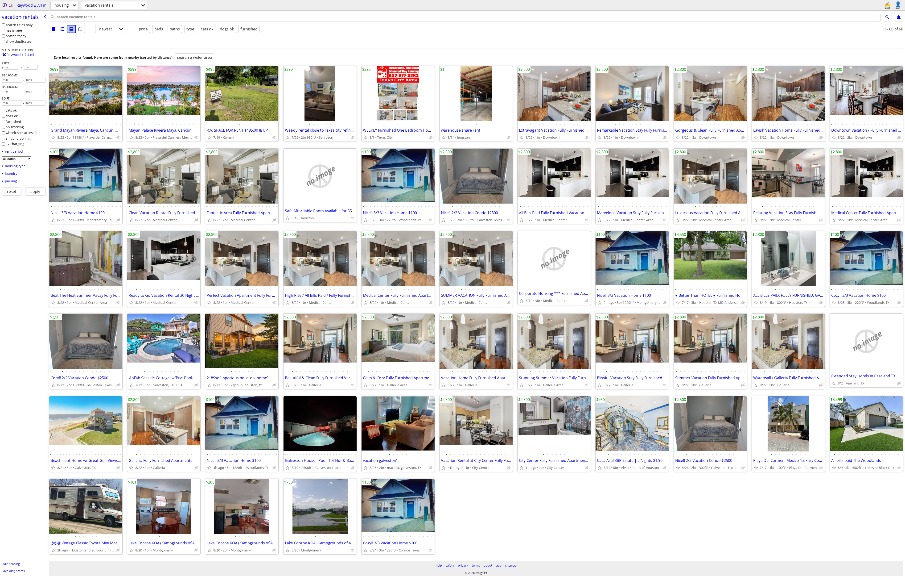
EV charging (15, 144)
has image (14, 30)
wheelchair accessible (23, 132)
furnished (13, 121)
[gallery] (71, 29)
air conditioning (18, 138)
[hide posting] (118, 137)
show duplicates (18, 41)
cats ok (11, 110)
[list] (53, 29)
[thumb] (62, 29)
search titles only (19, 25)
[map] (80, 29)
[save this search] (898, 17)
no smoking (15, 127)
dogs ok (12, 116)
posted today (16, 36)
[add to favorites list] (53, 137)
